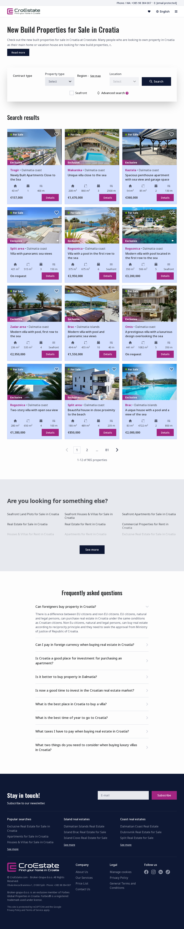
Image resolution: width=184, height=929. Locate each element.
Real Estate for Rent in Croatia (85, 524)
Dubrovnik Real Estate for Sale (141, 832)
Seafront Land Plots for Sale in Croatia (33, 514)
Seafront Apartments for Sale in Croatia (149, 514)
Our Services (84, 878)
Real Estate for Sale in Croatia (27, 524)
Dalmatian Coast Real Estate (139, 826)
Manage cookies (121, 872)
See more (13, 849)
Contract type (22, 76)
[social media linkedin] (160, 872)
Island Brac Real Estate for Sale (85, 832)
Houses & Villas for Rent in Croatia (30, 534)
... (97, 450)
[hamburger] (176, 11)
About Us (82, 872)
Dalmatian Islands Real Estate (84, 826)
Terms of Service (34, 910)
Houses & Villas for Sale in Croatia (30, 842)
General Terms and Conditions (123, 885)
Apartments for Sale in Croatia (27, 836)
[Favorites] (149, 11)
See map (95, 76)
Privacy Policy (119, 878)
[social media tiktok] (167, 872)
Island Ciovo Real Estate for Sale (85, 838)
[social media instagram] (153, 872)
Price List (82, 883)
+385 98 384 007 (62, 885)
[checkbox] (72, 93)
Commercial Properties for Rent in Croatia (145, 526)
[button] (91, 606)
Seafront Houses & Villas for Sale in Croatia (89, 516)
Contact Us (83, 889)
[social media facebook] (146, 872)
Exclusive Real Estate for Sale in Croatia (149, 534)
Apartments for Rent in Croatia (85, 534)
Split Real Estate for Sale (136, 838)
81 (107, 450)
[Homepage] (23, 11)
